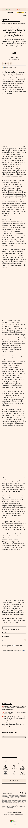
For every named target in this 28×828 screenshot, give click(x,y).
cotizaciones (5, 774)
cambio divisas (14, 768)
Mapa (10, 816)
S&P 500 (14, 9)
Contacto (8, 812)
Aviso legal (12, 812)
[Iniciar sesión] (25, 12)
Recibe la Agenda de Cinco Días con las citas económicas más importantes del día (13, 628)
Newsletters (16, 816)
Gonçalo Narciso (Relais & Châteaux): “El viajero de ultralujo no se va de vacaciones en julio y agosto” (14, 718)
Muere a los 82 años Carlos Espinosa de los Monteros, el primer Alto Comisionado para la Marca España (14, 708)
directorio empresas (22, 769)
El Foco (11, 27)
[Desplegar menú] (3, 12)
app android (22, 774)
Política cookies (18, 812)
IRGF (8, 640)
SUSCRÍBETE (20, 12)
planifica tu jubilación (5, 769)
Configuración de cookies (9, 814)
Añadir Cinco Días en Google (10, 67)
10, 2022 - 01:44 (14, 59)
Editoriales (4, 23)
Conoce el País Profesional (14, 780)
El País (24, 15)
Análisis (10, 23)
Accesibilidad (5, 816)
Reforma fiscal (13, 640)
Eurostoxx (8, 740)
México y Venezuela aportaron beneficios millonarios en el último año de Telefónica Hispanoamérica (13, 724)
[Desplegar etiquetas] (25, 640)
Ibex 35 (3, 9)
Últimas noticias (6, 703)
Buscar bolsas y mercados (9, 732)
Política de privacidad (19, 814)
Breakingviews (21, 23)
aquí (24, 650)
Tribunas (15, 23)
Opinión (5, 20)
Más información (5, 646)
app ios (14, 774)
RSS (12, 816)
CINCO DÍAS (14, 57)
